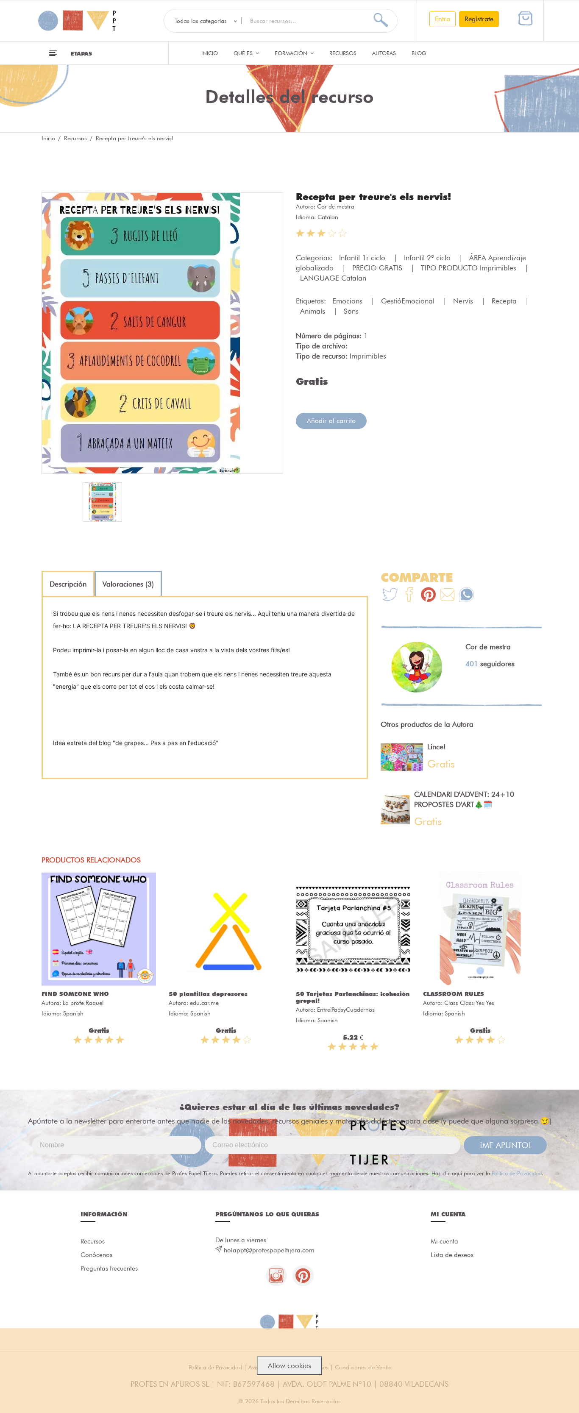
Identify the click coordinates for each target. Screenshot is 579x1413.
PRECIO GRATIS (378, 268)
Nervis (464, 301)
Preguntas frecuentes (109, 1268)
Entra (442, 19)
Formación (292, 53)
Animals (313, 311)
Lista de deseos (452, 1255)
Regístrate (479, 19)
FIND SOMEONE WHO (75, 993)
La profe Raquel (83, 1002)
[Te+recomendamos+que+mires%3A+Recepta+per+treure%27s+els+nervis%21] (409, 595)
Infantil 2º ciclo (428, 257)
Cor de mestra (335, 206)
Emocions (348, 301)
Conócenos (96, 1255)
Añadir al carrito (331, 421)
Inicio (209, 53)
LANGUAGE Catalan (333, 278)
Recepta (505, 301)
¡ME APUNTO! (505, 1145)
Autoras (384, 53)
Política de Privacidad (517, 1173)
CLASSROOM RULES (453, 993)
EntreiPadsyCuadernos (346, 1009)
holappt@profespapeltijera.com (269, 1250)
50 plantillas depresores (208, 993)
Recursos (342, 53)
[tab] (68, 584)
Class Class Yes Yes (469, 1002)
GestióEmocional (409, 301)
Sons (351, 311)
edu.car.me (204, 1002)
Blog (419, 53)
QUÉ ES (244, 53)
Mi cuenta (444, 1241)
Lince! (436, 747)
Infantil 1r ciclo (363, 257)
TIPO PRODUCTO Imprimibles (469, 268)
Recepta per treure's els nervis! (373, 196)
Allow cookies (289, 1365)
